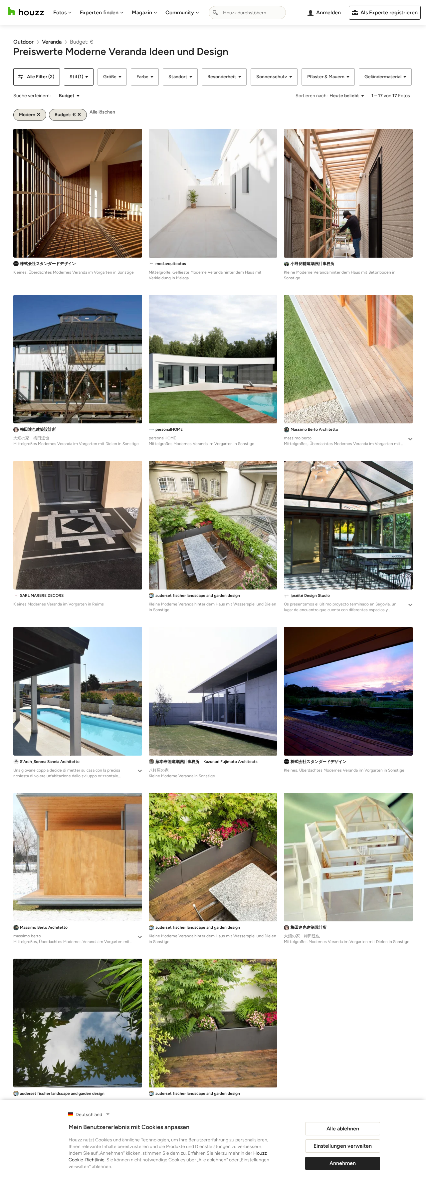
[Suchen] (215, 12)
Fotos (60, 12)
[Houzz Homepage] (26, 11)
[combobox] (247, 12)
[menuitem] (62, 12)
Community (179, 12)
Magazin (142, 12)
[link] (23, 42)
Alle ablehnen (342, 1128)
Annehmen (342, 1163)
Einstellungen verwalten (343, 1146)
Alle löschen (102, 112)
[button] (36, 77)
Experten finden (99, 12)
